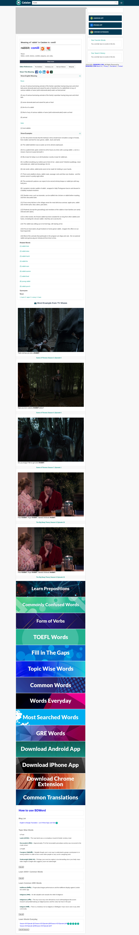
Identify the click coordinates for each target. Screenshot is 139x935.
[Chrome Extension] (50, 788)
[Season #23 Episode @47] (78, 924)
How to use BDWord (32, 810)
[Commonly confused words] (50, 612)
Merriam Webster (61, 67)
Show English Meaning (51, 76)
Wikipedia (71, 67)
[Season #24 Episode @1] (68, 924)
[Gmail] (48, 73)
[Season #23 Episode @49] (73, 924)
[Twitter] (41, 73)
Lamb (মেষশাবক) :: (25, 838)
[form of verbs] (50, 628)
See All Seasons (23, 929)
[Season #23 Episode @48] (76, 924)
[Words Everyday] (50, 708)
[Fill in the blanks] (50, 660)
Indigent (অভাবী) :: (25, 907)
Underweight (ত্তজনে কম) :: (28, 859)
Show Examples (51, 133)
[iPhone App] (50, 772)
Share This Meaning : (27, 72)
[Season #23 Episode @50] (71, 924)
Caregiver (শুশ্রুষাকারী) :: (27, 852)
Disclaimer (113, 66)
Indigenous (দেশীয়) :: (26, 899)
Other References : (26, 67)
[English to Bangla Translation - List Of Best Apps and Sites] (57, 823)
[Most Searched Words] (50, 724)
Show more (50, 61)
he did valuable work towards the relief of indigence (41, 894)
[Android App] (50, 756)
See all (21, 867)
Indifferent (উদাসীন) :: (26, 887)
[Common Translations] (50, 804)
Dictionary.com (49, 67)
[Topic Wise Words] (50, 676)
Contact (120, 66)
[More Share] (51, 73)
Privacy (106, 66)
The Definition (38, 67)
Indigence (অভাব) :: (26, 894)
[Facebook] (37, 73)
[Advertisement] (50, 20)
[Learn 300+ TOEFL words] (50, 644)
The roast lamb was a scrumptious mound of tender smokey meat (45, 838)
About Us (99, 66)
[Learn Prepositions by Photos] (50, 596)
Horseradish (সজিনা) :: (27, 843)
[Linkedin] (44, 73)
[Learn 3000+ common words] (50, 692)
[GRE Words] (50, 740)
